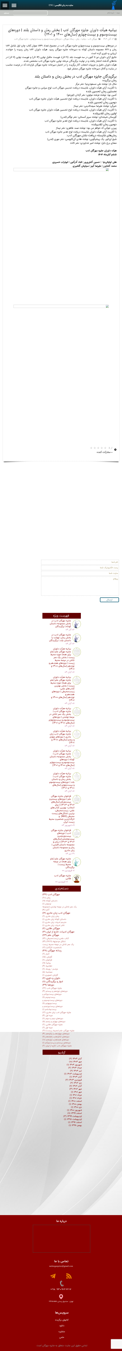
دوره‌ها (48, 985)
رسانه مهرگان (68, 39)
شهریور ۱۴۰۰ (74, 1110)
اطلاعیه (47, 966)
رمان (77, 39)
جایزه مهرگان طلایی (52, 1024)
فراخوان (47, 960)
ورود (118, 13)
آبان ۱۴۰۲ (75, 1085)
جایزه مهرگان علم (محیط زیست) (58, 1030)
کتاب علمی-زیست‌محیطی (55, 938)
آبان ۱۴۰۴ (75, 1058)
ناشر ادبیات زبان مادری (53, 925)
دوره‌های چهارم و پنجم (53, 1021)
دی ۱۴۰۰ (76, 1107)
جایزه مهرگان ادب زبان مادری (56, 1012)
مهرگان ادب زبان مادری (56, 913)
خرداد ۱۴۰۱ (76, 1098)
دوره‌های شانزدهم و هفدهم (55, 1036)
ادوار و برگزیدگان (52, 981)
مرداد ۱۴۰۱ (76, 1095)
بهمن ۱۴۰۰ (75, 1104)
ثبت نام (110, 13)
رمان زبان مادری (50, 916)
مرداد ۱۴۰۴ (75, 1067)
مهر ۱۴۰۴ (75, 1061)
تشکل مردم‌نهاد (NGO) (54, 941)
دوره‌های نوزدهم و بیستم (55, 991)
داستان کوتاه (49, 900)
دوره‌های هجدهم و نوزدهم (55, 1039)
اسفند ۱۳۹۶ (75, 1122)
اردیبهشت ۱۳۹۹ (72, 1116)
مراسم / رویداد (50, 969)
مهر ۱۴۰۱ (76, 1092)
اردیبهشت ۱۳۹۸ (73, 1119)
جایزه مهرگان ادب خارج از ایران (57, 1045)
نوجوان (46, 903)
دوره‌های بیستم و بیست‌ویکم (56, 1042)
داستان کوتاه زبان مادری (54, 919)
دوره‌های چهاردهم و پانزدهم (55, 1033)
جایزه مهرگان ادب (21, 39)
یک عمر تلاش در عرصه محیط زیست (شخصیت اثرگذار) (58, 946)
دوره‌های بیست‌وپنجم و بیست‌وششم (52, 1008)
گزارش (47, 957)
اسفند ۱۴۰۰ (75, 1101)
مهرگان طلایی (51, 928)
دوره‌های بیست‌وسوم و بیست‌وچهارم (45, 39)
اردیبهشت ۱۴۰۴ (73, 1073)
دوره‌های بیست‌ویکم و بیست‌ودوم (51, 996)
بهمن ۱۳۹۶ (75, 1125)
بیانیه (83, 39)
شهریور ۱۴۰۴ (74, 1064)
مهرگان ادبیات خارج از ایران (58, 932)
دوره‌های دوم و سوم (52, 1018)
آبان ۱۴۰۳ (76, 1076)
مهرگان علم (50, 935)
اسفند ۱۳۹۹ (75, 1113)
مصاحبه (47, 972)
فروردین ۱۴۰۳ (73, 1079)
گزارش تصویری (50, 975)
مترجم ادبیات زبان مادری (54, 922)
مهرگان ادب (92, 39)
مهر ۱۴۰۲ (75, 1088)
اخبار (45, 954)
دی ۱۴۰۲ (76, 1082)
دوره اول (47, 1015)
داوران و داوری (51, 978)
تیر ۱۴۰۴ (76, 1070)
